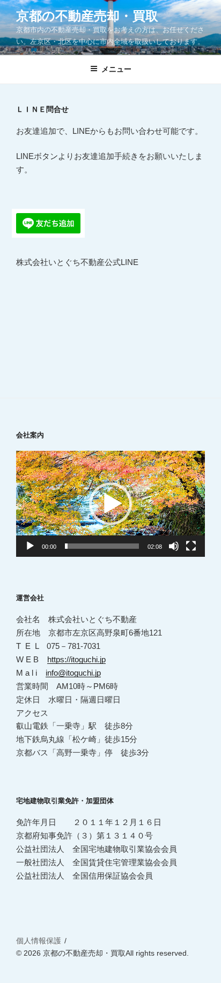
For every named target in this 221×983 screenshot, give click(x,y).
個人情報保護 (38, 940)
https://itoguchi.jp (76, 659)
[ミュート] (173, 546)
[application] (110, 504)
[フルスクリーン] (191, 546)
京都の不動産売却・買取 (87, 16)
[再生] (30, 546)
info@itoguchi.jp (73, 672)
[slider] (102, 546)
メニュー (116, 69)
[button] (110, 503)
